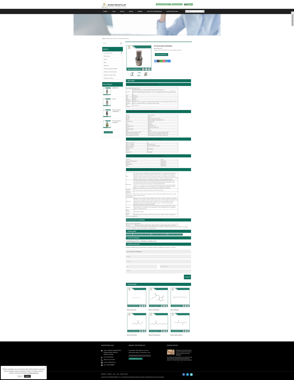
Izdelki (122, 11)
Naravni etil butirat (132, 335)
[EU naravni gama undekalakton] (132, 74)
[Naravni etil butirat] (137, 322)
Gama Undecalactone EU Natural (141, 234)
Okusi (105, 62)
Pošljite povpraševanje (154, 11)
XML (118, 374)
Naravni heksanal (131, 309)
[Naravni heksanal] (137, 297)
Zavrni (19, 376)
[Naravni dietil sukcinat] (180, 322)
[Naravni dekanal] (180, 297)
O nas (113, 11)
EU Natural (129, 234)
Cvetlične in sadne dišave (110, 75)
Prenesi (140, 11)
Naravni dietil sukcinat (176, 335)
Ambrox (114, 99)
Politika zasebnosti (33, 373)
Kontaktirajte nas (172, 11)
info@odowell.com (176, 4)
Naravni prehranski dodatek (110, 68)
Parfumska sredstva (108, 78)
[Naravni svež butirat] (158, 297)
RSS (114, 374)
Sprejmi (27, 376)
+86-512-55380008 (109, 357)
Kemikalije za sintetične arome (148, 241)
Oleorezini (106, 65)
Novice (131, 11)
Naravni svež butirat (154, 309)
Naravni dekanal (174, 309)
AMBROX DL (115, 88)
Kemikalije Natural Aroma (123, 38)
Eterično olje (107, 56)
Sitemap (110, 374)
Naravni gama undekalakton (159, 234)
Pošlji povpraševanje (161, 54)
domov (105, 11)
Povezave (103, 374)
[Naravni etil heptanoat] (158, 322)
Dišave (105, 59)
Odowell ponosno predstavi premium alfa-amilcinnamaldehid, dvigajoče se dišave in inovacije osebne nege (184, 352)
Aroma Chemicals (113, 38)
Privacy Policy (124, 374)
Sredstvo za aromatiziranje (110, 71)
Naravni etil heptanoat (154, 335)
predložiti (187, 277)
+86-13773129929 (111, 359)
